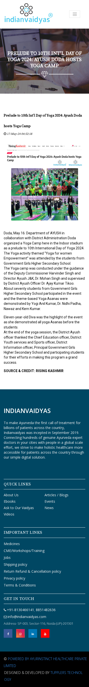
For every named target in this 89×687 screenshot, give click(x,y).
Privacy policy (14, 578)
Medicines (12, 543)
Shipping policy (15, 564)
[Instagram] (20, 633)
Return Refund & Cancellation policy (32, 571)
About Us (11, 495)
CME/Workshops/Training (24, 550)
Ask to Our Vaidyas (19, 507)
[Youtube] (45, 633)
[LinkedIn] (32, 633)
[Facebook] (8, 633)
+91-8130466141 (20, 609)
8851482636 (45, 609)
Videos (9, 514)
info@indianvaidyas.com (27, 616)
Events (49, 501)
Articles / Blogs (56, 495)
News (49, 507)
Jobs (7, 557)
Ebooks (10, 501)
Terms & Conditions (20, 585)
